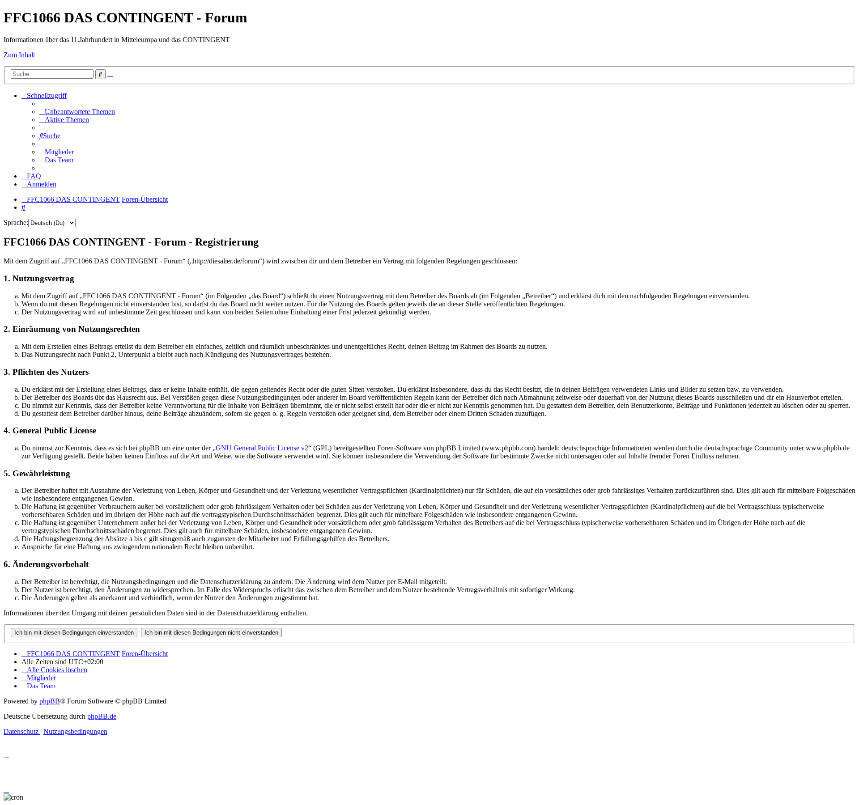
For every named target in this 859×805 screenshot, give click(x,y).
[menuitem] (77, 111)
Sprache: (16, 222)
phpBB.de (101, 716)
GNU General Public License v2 (262, 448)
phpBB (49, 701)
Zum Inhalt (19, 55)
